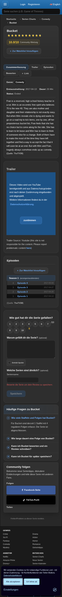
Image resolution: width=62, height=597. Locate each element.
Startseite (11, 19)
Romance (36, 544)
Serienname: (13, 374)
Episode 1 (22, 296)
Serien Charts (29, 19)
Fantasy (6, 541)
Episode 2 (22, 292)
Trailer (35, 67)
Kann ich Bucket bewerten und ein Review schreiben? (29, 447)
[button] (5, 4)
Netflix (5, 557)
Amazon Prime (9, 560)
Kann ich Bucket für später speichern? (31, 456)
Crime (5, 534)
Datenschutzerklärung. (22, 204)
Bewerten (11, 73)
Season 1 (24, 278)
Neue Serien (38, 560)
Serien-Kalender (39, 564)
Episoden (48, 67)
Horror (35, 541)
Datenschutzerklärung (13, 575)
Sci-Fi (5, 537)
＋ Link (25, 73)
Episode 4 (22, 283)
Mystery (6, 547)
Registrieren (34, 4)
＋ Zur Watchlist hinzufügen (24, 51)
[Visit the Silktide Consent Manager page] (54, 589)
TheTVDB (18, 153)
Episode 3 (22, 287)
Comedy (46, 19)
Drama (35, 534)
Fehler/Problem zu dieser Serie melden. (27, 519)
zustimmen (29, 220)
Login (22, 4)
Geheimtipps (38, 547)
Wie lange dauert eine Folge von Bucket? (32, 438)
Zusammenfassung (16, 67)
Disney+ (6, 564)
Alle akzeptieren (13, 582)
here (28, 248)
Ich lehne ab (31, 582)
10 (22, 330)
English (56, 4)
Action (35, 537)
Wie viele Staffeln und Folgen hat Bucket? (33, 418)
